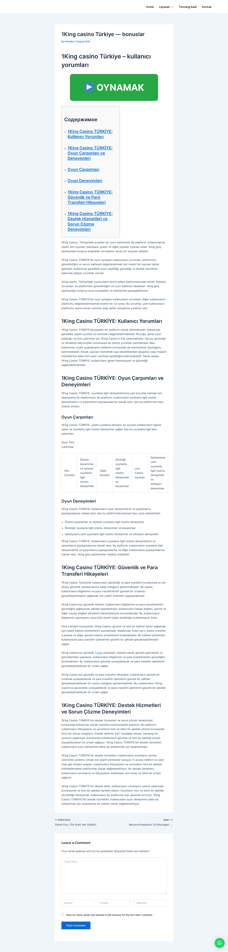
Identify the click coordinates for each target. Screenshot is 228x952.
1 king (98, 652)
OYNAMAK (119, 87)
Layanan (164, 7)
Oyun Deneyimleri (85, 180)
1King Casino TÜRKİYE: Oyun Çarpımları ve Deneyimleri (90, 153)
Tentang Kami (188, 7)
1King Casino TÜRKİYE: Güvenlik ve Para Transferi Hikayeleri (90, 197)
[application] (171, 6)
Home (150, 7)
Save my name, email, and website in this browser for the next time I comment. (109, 914)
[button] (220, 943)
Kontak (206, 7)
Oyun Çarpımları (83, 169)
